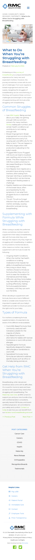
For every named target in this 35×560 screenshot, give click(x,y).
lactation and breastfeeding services (18, 412)
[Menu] (27, 6)
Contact (14, 509)
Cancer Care (19, 434)
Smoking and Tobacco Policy (22, 537)
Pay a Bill (14, 492)
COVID (19, 442)
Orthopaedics (19, 460)
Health (19, 447)
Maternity (15, 16)
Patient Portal (16, 500)
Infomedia (25, 543)
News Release (19, 455)
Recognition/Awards (19, 464)
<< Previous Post (8, 417)
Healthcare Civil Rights (17, 540)
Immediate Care (17, 505)
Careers (19, 438)
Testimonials (19, 469)
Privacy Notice (7, 537)
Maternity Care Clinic (10, 395)
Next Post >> (28, 417)
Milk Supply (14, 115)
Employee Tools (17, 513)
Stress (8, 125)
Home (4, 14)
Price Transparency (19, 518)
